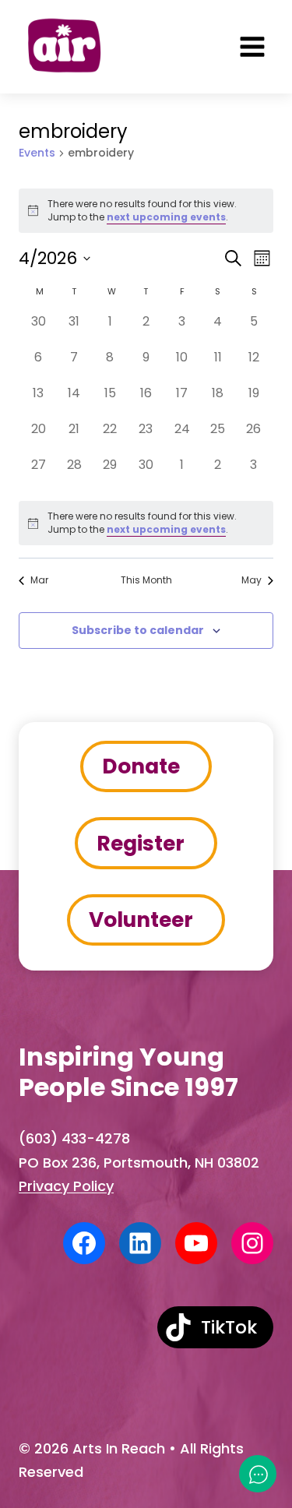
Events (37, 153)
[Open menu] (252, 47)
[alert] (146, 523)
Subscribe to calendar (138, 630)
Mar (39, 580)
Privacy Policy (66, 1186)
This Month (146, 580)
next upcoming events (166, 217)
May (251, 580)
